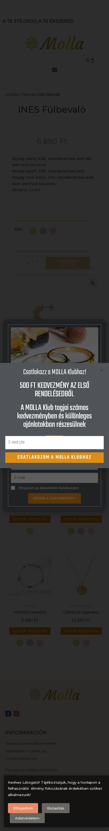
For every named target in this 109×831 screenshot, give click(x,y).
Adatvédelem (27, 818)
